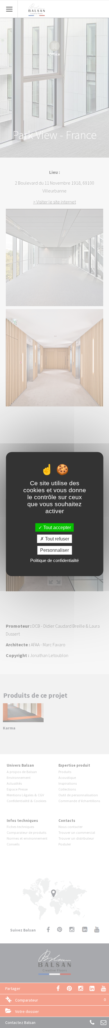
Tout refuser (56, 538)
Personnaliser (54, 550)
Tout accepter (56, 527)
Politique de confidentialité (54, 560)
